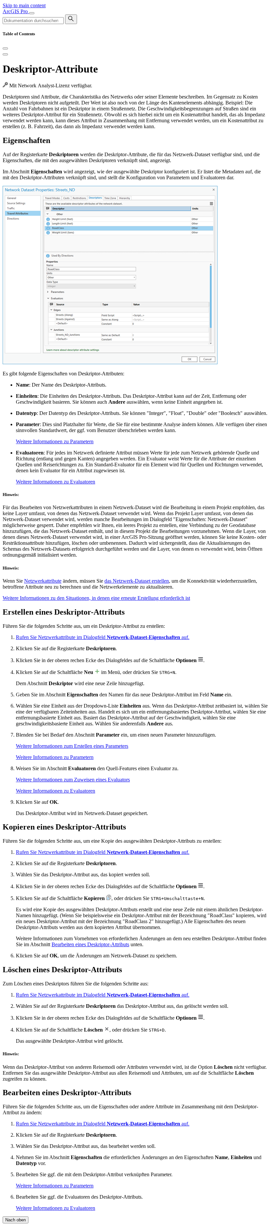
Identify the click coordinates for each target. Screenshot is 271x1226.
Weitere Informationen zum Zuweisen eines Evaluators (73, 779)
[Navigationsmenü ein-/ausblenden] (31, 13)
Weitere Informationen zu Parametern (55, 441)
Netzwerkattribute (42, 581)
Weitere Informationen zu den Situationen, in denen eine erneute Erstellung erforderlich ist (96, 598)
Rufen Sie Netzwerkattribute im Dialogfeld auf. (102, 637)
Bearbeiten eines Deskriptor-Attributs (90, 944)
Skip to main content (24, 5)
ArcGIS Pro (16, 11)
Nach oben (15, 1219)
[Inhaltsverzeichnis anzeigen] (5, 54)
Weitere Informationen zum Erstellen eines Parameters (72, 746)
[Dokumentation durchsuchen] (71, 19)
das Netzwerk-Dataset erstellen (136, 581)
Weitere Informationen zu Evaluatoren (55, 481)
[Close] (5, 48)
